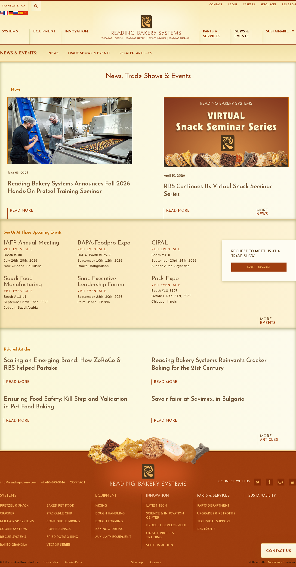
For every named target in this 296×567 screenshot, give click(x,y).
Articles (269, 438)
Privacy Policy (50, 562)
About (232, 4)
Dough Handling (110, 513)
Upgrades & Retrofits (216, 513)
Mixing (101, 505)
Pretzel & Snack (14, 505)
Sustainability (262, 496)
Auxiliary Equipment (113, 537)
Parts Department (213, 505)
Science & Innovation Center (165, 515)
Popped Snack (58, 529)
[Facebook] (269, 482)
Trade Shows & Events (89, 53)
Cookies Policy (73, 562)
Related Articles (136, 53)
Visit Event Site (18, 249)
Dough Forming (109, 521)
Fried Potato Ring (62, 537)
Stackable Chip (59, 513)
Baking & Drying (109, 529)
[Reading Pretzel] (136, 38)
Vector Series (58, 544)
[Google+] (281, 482)
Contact (215, 4)
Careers (249, 4)
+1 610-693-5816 (53, 482)
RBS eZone (206, 529)
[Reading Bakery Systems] (146, 25)
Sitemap (137, 562)
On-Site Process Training (160, 535)
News (53, 53)
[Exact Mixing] (158, 38)
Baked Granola (13, 544)
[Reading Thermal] (179, 38)
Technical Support (214, 521)
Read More (21, 211)
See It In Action (159, 545)
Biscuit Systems (13, 537)
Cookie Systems (13, 529)
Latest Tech (156, 505)
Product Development (166, 525)
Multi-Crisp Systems (17, 521)
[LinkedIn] (292, 482)
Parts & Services (213, 496)
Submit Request (259, 267)
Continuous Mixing (63, 521)
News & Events (18, 53)
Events (267, 321)
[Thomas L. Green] (113, 38)
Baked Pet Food (60, 505)
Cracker (7, 513)
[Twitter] (257, 482)
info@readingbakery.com (18, 482)
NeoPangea (275, 562)
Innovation (157, 496)
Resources (268, 4)
